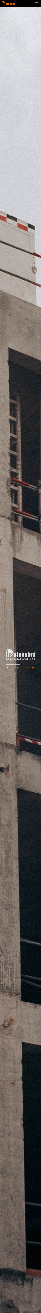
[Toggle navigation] (36, 3)
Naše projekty (28, 667)
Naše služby (12, 667)
